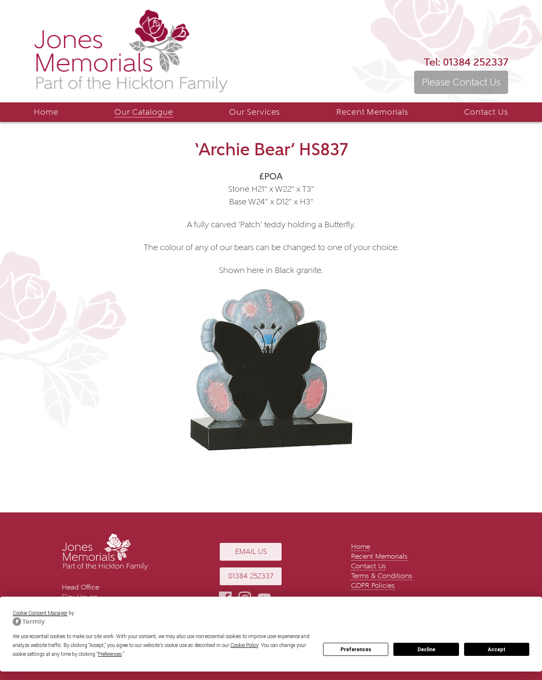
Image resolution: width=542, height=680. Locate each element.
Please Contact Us (461, 82)
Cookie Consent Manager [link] (40, 613)
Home (46, 112)
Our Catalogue (143, 112)
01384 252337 (466, 62)
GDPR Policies (373, 585)
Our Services (254, 112)
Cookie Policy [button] (244, 645)
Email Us (251, 551)
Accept (497, 649)
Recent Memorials (372, 112)
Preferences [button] (110, 654)
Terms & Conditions (381, 576)
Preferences (355, 649)
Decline (426, 649)
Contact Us (486, 112)
